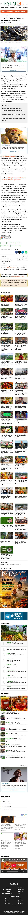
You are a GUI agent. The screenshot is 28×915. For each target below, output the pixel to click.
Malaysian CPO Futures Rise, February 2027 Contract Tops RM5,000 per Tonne (21, 466)
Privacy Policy (20, 889)
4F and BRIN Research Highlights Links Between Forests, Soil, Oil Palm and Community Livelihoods (21, 527)
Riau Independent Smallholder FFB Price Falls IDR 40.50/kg (7, 317)
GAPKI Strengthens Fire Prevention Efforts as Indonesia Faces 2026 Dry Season (20, 318)
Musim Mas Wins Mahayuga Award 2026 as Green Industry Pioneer (21, 421)
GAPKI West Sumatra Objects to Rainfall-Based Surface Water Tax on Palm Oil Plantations (7, 363)
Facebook (8, 898)
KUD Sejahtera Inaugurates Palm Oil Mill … (16, 683)
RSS (14, 905)
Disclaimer (7, 891)
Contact (20, 893)
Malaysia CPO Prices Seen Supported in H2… (16, 677)
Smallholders (10, 648)
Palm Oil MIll (10, 681)
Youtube (8, 903)
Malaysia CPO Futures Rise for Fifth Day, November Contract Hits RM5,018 (7, 392)
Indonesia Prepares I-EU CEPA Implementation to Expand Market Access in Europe (20, 406)
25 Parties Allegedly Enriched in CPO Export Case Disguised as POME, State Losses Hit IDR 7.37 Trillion (6, 348)
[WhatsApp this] (26, 252)
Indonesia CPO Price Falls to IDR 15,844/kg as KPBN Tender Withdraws (6, 304)
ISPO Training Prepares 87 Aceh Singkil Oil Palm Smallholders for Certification (7, 332)
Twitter (21, 898)
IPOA (7, 728)
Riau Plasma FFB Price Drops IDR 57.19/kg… (16, 718)
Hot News (9, 659)
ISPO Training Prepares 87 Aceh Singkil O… (16, 735)
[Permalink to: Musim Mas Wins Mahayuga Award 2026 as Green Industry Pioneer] (21, 414)
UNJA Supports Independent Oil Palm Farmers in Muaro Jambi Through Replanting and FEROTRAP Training (6, 467)
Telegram (21, 903)
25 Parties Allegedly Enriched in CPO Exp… (16, 746)
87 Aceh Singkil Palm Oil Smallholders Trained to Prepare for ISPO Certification (20, 347)
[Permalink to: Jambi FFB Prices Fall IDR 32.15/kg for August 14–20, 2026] (7, 535)
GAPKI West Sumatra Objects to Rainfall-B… (16, 757)
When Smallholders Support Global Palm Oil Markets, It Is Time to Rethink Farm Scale (6, 556)
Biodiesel (9, 642)
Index (7, 887)
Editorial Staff (7, 889)
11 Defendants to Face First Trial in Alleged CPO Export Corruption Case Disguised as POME (20, 541)
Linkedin (21, 901)
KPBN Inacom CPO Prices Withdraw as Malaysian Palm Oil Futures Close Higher (6, 482)
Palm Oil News (6, 801)
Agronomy (3, 243)
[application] (14, 865)
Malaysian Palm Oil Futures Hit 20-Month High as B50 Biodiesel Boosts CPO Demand (7, 436)
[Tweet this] (19, 252)
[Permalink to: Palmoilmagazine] (2, 23)
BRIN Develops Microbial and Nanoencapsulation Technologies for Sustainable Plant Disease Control (7, 451)
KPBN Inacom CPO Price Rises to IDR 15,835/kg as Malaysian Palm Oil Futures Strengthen (7, 512)
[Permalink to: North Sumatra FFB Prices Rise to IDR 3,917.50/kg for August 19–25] (7, 371)
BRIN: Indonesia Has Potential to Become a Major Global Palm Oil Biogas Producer (20, 512)
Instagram (8, 901)
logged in (9, 564)
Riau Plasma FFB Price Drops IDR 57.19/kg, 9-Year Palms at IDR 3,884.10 (21, 304)
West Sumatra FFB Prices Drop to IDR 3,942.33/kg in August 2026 (21, 362)
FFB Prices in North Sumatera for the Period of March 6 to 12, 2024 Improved (6, 260)
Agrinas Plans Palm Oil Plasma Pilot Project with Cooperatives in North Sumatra (21, 450)
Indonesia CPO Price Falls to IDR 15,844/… (11, 713)
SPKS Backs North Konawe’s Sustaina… (16, 649)
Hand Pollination (11, 243)
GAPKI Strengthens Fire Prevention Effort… (16, 729)
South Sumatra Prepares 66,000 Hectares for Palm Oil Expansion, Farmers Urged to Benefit (20, 332)
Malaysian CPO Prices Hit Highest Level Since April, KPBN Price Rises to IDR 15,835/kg (21, 496)
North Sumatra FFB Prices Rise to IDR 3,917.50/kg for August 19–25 (7, 377)
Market (8, 653)
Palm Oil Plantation (5, 245)
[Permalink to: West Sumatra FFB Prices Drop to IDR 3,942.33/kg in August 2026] (21, 356)
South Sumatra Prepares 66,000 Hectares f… (16, 740)
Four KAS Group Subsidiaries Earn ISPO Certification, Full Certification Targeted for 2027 (7, 497)
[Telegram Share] (22, 252)
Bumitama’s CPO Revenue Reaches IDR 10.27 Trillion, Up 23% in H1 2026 (21, 482)
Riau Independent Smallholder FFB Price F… (16, 724)
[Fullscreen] (25, 872)
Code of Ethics (20, 887)
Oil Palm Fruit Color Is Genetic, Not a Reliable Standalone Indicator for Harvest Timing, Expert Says (13, 110)
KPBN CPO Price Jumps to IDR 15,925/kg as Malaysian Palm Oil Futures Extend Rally (21, 436)
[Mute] (23, 872)
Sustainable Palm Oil (15, 245)
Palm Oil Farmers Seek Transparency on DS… (16, 672)
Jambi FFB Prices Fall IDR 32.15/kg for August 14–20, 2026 (7, 541)
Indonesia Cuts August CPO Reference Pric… (16, 666)
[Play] (2, 872)
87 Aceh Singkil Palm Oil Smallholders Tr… (16, 751)
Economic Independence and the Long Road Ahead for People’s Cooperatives (7, 527)
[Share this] (16, 252)
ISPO (7, 733)
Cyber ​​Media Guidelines (7, 893)
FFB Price (8, 717)
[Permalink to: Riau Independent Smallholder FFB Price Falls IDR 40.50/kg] (7, 311)
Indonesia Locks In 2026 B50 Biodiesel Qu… (16, 689)
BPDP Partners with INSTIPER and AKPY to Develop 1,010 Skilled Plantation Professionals (6, 421)
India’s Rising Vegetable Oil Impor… (15, 655)
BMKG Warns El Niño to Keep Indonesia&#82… (13, 661)
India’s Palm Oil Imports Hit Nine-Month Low (21, 258)
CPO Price (9, 664)
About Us (20, 891)
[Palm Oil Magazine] (14, 3)
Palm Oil (18, 243)
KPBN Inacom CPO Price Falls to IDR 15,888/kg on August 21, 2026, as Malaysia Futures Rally (6, 406)
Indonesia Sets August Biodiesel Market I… (15, 644)
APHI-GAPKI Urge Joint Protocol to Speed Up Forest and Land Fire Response (20, 377)
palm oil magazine (7, 804)
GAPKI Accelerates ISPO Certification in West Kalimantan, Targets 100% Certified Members (21, 392)
